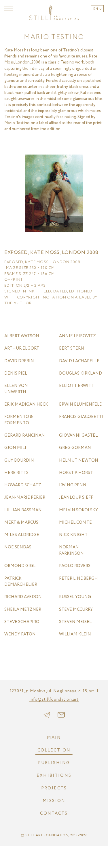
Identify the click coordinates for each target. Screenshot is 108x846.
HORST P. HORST (76, 473)
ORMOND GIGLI (20, 566)
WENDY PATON (20, 634)
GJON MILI (15, 448)
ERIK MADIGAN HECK (26, 405)
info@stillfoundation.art (53, 700)
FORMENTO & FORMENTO (18, 420)
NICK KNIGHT (73, 535)
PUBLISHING (54, 763)
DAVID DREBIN (19, 361)
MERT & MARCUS (21, 523)
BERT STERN (71, 349)
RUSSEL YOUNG (75, 597)
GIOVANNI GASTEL (78, 436)
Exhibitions (54, 775)
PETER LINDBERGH (78, 579)
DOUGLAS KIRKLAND (80, 374)
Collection (54, 750)
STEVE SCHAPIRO (21, 622)
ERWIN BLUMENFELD (81, 405)
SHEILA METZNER (22, 610)
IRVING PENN (72, 485)
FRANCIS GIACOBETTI (81, 417)
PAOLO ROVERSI (75, 566)
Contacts (54, 813)
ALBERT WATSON (21, 336)
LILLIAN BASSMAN (23, 510)
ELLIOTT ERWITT (76, 386)
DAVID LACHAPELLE (79, 361)
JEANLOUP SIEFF (76, 498)
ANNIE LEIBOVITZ (77, 336)
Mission (54, 801)
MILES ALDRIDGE (21, 535)
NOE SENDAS (17, 547)
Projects (54, 788)
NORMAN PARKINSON (71, 550)
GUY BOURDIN (19, 461)
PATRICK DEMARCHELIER (20, 582)
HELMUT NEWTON (78, 461)
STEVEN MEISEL (75, 622)
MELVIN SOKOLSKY (78, 510)
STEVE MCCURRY (76, 610)
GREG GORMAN (75, 448)
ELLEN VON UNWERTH (16, 389)
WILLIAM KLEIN (75, 634)
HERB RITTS (16, 473)
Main (54, 738)
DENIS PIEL (15, 374)
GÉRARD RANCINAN (24, 436)
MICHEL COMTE (75, 523)
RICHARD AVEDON (23, 597)
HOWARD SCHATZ (22, 485)
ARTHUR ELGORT (21, 349)
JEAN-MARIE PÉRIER (24, 498)
